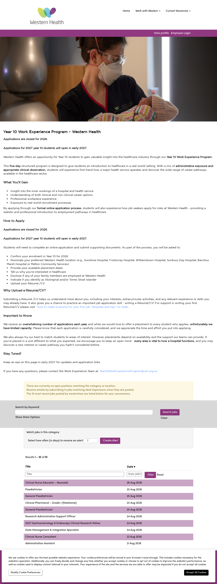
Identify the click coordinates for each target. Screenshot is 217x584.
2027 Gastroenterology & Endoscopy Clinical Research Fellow (62, 523)
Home (126, 11)
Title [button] (28, 466)
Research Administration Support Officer (50, 516)
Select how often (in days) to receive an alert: (55, 440)
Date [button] (130, 467)
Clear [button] (164, 418)
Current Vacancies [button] (177, 11)
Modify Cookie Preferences (25, 572)
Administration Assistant (40, 543)
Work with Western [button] (147, 11)
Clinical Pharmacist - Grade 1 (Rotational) (51, 503)
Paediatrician (33, 489)
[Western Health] (45, 15)
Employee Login (181, 33)
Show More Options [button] (27, 417)
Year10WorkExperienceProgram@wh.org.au (128, 371)
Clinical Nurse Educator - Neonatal (46, 482)
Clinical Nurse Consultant (40, 537)
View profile (161, 33)
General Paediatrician (39, 496)
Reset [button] (160, 475)
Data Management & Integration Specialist (52, 530)
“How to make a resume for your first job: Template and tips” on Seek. (82, 306)
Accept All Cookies (196, 572)
